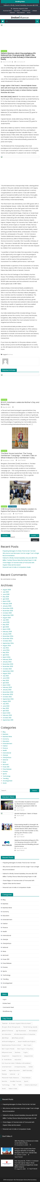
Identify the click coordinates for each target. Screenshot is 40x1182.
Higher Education (14, 1070)
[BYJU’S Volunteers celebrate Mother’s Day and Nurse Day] (20, 386)
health (4, 1070)
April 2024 (6, 655)
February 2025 (7, 632)
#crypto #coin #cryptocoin (11, 1027)
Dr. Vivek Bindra (7, 1060)
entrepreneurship (20, 1067)
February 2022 (7, 715)
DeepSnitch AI (16, 1056)
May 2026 (6, 597)
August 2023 (7, 673)
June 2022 (6, 706)
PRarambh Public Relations (10, 1078)
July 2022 (6, 704)
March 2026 (6, 601)
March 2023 (6, 685)
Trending (5, 778)
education (18, 1060)
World (28, 12)
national (12, 1074)
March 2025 (6, 629)
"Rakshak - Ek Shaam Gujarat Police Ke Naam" (16, 1023)
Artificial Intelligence (8, 1041)
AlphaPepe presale (18, 1038)
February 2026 (7, 604)
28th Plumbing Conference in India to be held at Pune (26, 1142)
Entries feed (6, 1003)
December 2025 (8, 608)
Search (12, 537)
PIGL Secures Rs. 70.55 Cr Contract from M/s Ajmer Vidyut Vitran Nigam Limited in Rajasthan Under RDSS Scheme (27, 1164)
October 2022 (7, 697)
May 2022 (6, 708)
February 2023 (7, 687)
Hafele (31, 1067)
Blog (4, 732)
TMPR (20, 1085)
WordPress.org (7, 1011)
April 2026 (6, 599)
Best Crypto (27, 1045)
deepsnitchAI (28, 1056)
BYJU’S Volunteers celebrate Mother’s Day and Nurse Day (20, 403)
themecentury (32, 1180)
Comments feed (8, 1007)
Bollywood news (7, 1052)
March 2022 (6, 713)
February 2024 (7, 659)
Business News (7, 10)
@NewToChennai (7, 1031)
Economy (6, 739)
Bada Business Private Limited (11, 1045)
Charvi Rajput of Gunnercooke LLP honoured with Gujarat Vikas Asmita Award (18, 882)
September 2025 (8, 615)
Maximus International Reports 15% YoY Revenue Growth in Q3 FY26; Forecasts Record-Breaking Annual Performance (27, 843)
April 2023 (6, 683)
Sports (5, 774)
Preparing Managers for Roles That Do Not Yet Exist (19, 551)
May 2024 (6, 652)
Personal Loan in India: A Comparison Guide (17, 567)
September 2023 (8, 671)
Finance (5, 748)
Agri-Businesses (21, 1031)
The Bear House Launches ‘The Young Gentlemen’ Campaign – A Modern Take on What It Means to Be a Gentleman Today (19, 455)
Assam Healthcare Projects (26, 1041)
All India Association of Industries (24, 1034)
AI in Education (6, 1034)
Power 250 (6, 767)
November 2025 (8, 611)
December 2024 (8, 636)
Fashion (5, 746)
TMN (13, 1085)
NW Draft (6, 764)
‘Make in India (12, 1089)
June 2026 (6, 594)
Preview (5, 771)
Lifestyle (34, 10)
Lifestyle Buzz (7, 757)
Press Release (21, 12)
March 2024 (6, 657)
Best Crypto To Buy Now (25, 1049)
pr (18, 1074)
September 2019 (8, 720)
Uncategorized (7, 781)
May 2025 (6, 624)
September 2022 (8, 699)
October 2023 (7, 669)
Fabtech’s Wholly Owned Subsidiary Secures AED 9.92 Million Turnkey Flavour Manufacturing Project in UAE (20, 875)
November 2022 (8, 694)
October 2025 (7, 613)
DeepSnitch (5, 1056)
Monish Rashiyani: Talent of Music (26, 813)
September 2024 (8, 643)
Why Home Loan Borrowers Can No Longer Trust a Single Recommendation (21, 868)
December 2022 (8, 692)
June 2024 (6, 650)
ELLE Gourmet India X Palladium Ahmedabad (16, 1063)
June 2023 (6, 678)
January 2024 (7, 662)
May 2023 (6, 680)
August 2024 (7, 645)
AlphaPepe (5, 1038)
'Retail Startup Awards (30, 1027)
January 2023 (7, 690)
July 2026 (6, 592)
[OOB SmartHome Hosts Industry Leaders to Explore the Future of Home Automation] (20, 492)
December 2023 (8, 664)
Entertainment (26, 10)
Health (5, 750)
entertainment (7, 1067)
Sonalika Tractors (15, 1081)
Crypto (25, 1052)
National (12, 12)
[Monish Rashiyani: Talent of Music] (7, 816)
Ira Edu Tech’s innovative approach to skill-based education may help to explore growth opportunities (6, 536)
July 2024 (6, 648)
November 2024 (8, 638)
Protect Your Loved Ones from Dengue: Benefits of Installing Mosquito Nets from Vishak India (26, 1151)
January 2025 (7, 634)
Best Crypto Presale (8, 1049)
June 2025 (6, 622)
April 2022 (6, 711)
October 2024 (7, 641)
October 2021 (7, 718)
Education (17, 10)
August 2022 (7, 701)
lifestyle (4, 1074)
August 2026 (7, 590)
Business (4, 51)
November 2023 (8, 666)
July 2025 (6, 620)
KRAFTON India (27, 1070)
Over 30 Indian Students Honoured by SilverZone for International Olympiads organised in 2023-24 (26, 804)
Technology (6, 776)
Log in (4, 999)
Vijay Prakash (22, 460)
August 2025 (7, 618)
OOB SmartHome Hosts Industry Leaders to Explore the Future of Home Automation (19, 510)
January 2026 (7, 606)
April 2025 (6, 627)
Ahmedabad (33, 1031)
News (4, 762)
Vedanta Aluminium (30, 1085)
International (7, 753)
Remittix (4, 1081)
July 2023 (6, 676)
